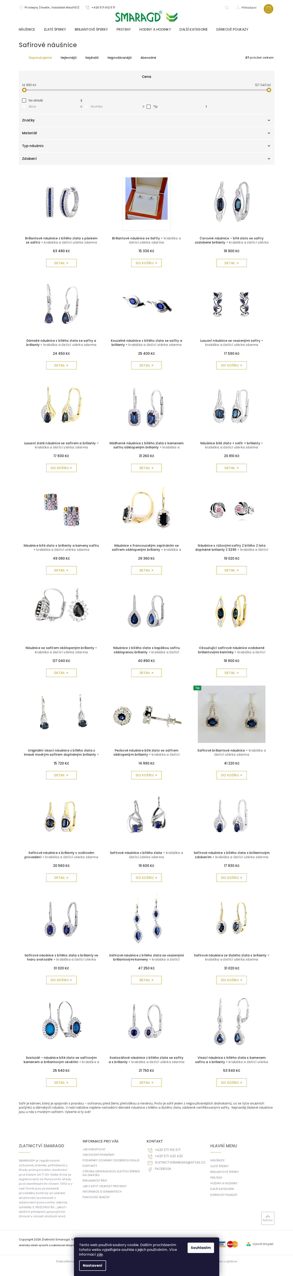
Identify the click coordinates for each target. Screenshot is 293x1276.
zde (100, 1254)
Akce (55, 106)
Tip (180, 106)
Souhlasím (201, 1247)
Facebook (163, 1169)
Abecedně (148, 58)
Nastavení (92, 1265)
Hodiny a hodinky (223, 1183)
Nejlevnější (69, 58)
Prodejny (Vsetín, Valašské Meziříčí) (52, 7)
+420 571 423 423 (169, 1156)
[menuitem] (29, 29)
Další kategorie (222, 1189)
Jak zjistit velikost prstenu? (105, 1186)
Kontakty (90, 1166)
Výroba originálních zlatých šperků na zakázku (111, 1173)
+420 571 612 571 (168, 1150)
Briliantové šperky (224, 1172)
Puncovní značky (96, 1197)
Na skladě (55, 100)
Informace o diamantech (102, 1191)
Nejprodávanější (120, 58)
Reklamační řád (95, 1180)
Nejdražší (92, 58)
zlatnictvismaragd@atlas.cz (180, 1162)
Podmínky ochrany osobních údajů (111, 1160)
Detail (59, 263)
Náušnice (217, 1160)
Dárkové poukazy (223, 1195)
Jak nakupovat (94, 1149)
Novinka (117, 106)
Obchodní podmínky (99, 1155)
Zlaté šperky (219, 1166)
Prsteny (216, 1178)
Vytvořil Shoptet (263, 1244)
